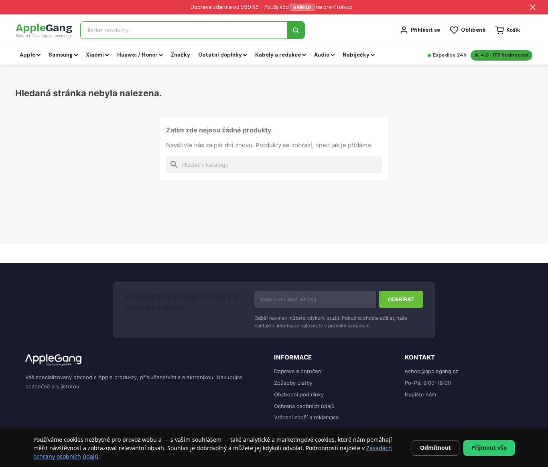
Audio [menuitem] (321, 54)
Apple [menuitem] (27, 54)
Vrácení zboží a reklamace (306, 417)
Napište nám (420, 394)
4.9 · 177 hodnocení (504, 55)
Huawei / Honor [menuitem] (137, 54)
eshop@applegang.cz (432, 371)
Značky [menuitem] (180, 54)
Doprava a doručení (298, 371)
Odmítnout (435, 447)
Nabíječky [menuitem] (356, 54)
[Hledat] (295, 30)
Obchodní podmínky (299, 394)
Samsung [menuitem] (61, 54)
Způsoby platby (293, 383)
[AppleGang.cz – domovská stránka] (143, 360)
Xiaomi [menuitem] (95, 54)
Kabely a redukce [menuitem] (278, 54)
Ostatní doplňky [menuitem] (220, 54)
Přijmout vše (489, 447)
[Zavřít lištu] (533, 7)
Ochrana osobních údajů (304, 406)
